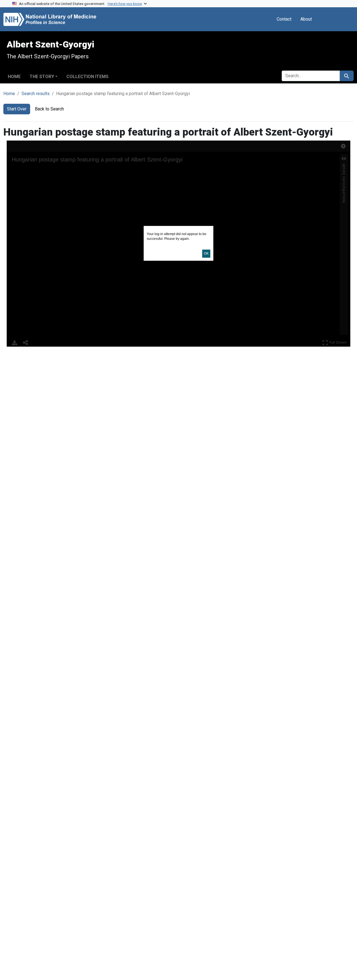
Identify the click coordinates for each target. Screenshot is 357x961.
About (306, 19)
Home (14, 76)
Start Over (16, 109)
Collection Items (87, 76)
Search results (35, 93)
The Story (42, 76)
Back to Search (49, 109)
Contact (284, 19)
